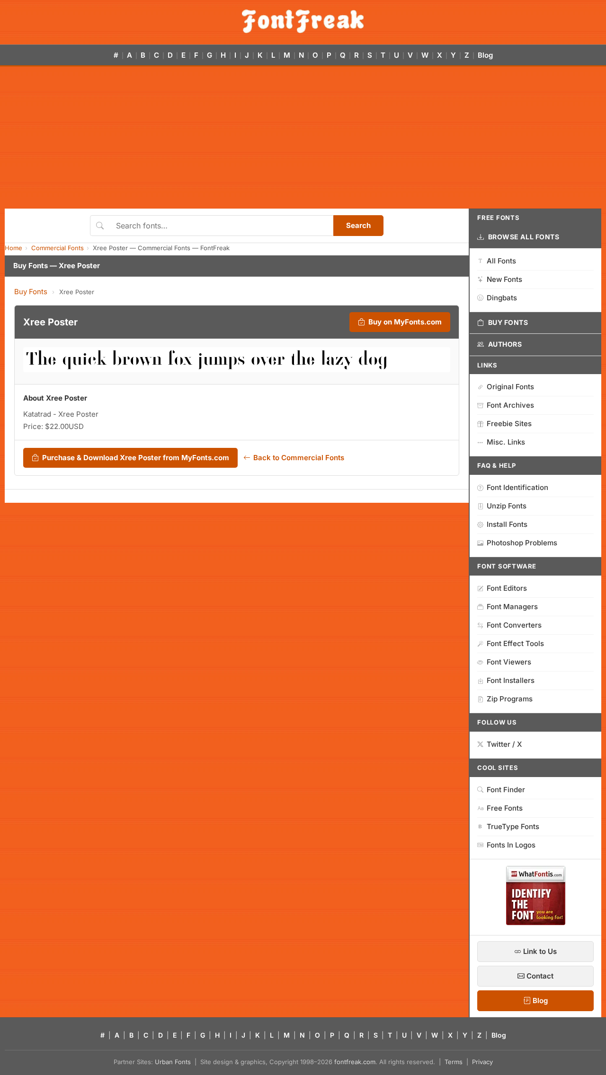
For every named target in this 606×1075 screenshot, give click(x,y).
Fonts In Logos (511, 844)
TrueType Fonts (513, 826)
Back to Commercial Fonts (298, 457)
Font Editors (507, 588)
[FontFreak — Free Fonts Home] (303, 21)
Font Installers (511, 680)
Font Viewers (509, 661)
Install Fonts (507, 524)
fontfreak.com (354, 1062)
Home (13, 248)
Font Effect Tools (515, 643)
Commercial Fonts (57, 248)
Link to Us (539, 951)
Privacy (482, 1062)
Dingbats (502, 297)
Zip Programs (510, 698)
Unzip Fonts (506, 505)
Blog (485, 55)
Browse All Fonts (524, 237)
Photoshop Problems (522, 542)
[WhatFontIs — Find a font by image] (535, 922)
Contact (539, 975)
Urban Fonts (173, 1062)
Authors (505, 344)
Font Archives (510, 405)
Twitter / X (504, 744)
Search (358, 225)
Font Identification (517, 487)
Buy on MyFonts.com (405, 321)
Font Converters (514, 625)
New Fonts (504, 279)
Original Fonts (510, 386)
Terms (454, 1062)
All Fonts (501, 260)
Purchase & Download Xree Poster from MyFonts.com (135, 457)
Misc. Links (506, 441)
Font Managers (512, 606)
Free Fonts (505, 808)
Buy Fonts (30, 291)
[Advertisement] (303, 137)
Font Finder (506, 789)
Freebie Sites (509, 423)
